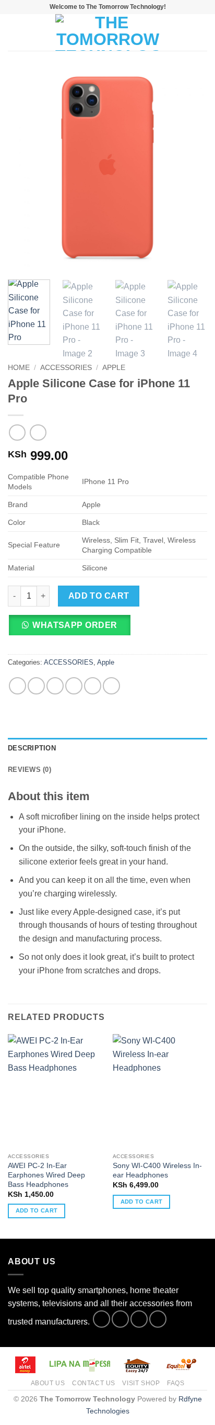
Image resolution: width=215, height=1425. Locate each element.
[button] (14, 32)
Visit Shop (141, 1383)
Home (19, 368)
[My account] (184, 32)
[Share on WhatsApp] (17, 685)
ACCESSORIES (66, 368)
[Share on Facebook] (36, 685)
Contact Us (93, 1383)
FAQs (175, 1383)
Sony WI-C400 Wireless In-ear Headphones (157, 1170)
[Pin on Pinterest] (92, 685)
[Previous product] (38, 432)
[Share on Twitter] (55, 685)
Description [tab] (32, 748)
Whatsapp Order (74, 625)
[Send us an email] (157, 1319)
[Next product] (17, 432)
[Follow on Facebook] (101, 1319)
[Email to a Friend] (73, 685)
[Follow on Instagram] (120, 1319)
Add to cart (98, 595)
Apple (113, 368)
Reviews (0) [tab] (29, 769)
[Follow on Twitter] (139, 1319)
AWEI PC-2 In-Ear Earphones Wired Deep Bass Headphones (46, 1175)
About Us (48, 1383)
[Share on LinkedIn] (111, 685)
